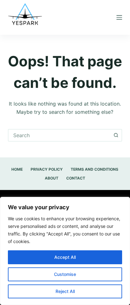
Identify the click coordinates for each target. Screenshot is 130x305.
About (51, 178)
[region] (65, 251)
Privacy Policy (47, 169)
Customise (65, 274)
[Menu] (119, 17)
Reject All (65, 291)
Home (17, 169)
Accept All (65, 257)
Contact (75, 178)
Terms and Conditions (94, 169)
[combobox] (59, 135)
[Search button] (115, 135)
